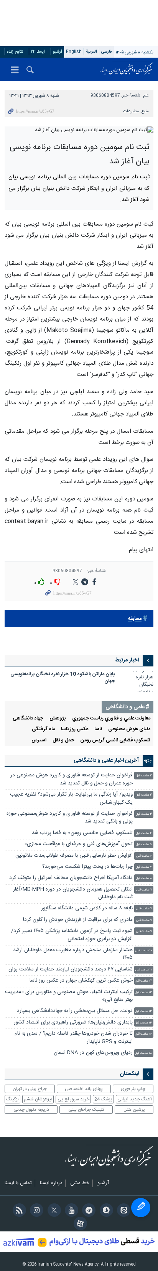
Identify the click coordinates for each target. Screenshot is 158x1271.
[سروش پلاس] (105, 1211)
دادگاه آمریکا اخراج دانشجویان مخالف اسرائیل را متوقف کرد (71, 878)
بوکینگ (12, 1099)
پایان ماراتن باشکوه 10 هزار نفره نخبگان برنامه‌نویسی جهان (62, 677)
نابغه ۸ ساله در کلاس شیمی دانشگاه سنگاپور (87, 908)
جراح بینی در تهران (30, 1089)
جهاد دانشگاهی (28, 718)
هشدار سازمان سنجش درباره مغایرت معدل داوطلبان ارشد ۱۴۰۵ (73, 954)
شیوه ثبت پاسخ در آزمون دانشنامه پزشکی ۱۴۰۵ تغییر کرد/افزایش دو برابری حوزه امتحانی (72, 935)
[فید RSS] (18, 1211)
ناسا (98, 729)
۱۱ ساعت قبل (143, 969)
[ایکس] (53, 1211)
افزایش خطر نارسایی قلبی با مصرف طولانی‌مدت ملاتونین (74, 856)
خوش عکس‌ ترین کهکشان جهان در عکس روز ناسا (81, 981)
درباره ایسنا (51, 1183)
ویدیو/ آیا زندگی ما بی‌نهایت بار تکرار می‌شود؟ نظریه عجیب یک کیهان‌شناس (71, 798)
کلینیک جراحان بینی (86, 1109)
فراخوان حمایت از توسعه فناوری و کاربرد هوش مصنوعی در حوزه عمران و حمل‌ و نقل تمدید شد (71, 779)
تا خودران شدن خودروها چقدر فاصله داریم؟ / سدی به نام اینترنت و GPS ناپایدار (74, 1037)
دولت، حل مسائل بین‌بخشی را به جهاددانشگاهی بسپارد (75, 1011)
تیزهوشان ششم (38, 1099)
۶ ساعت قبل (144, 856)
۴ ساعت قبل (144, 833)
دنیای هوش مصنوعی (129, 729)
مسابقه (135, 619)
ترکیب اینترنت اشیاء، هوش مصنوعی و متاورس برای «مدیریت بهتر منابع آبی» (69, 996)
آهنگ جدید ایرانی (134, 1099)
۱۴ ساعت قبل (143, 1022)
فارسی (106, 51)
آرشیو (57, 51)
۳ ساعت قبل (144, 775)
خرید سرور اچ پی (73, 1099)
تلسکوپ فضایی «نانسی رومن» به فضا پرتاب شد (82, 833)
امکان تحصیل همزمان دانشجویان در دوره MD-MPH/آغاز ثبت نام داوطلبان (73, 893)
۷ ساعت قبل (144, 867)
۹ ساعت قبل (144, 889)
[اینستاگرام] (35, 1211)
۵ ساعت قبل (144, 844)
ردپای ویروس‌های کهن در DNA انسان (93, 1053)
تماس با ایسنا (18, 1183)
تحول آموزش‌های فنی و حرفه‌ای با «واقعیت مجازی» (78, 844)
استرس (38, 740)
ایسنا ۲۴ (38, 51)
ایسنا (126, 69)
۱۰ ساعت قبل (143, 950)
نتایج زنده (15, 51)
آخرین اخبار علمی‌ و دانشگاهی (106, 760)
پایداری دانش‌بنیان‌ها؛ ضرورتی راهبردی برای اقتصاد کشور (73, 1022)
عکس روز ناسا (74, 729)
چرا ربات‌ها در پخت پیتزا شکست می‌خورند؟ (87, 867)
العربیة (91, 51)
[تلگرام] (87, 1211)
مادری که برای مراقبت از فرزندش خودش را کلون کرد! (78, 920)
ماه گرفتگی (43, 729)
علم (146, 95)
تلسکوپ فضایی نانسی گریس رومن (115, 740)
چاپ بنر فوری (133, 1089)
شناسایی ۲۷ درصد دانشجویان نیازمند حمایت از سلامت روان (70, 969)
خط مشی (79, 1183)
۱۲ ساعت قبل (143, 981)
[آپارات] (79, 1224)
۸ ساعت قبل (144, 878)
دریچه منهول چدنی (31, 1109)
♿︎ (140, 1207)
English (74, 51)
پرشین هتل (134, 1109)
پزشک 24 (103, 1099)
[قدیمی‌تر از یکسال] (138, 681)
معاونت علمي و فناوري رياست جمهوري (111, 718)
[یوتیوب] (70, 1211)
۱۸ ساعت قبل (143, 1053)
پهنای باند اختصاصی (84, 1089)
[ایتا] (122, 1211)
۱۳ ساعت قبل (143, 992)
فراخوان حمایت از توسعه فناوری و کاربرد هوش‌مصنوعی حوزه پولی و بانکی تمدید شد (70, 818)
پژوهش (57, 718)
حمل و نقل (63, 740)
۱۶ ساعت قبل (143, 1034)
